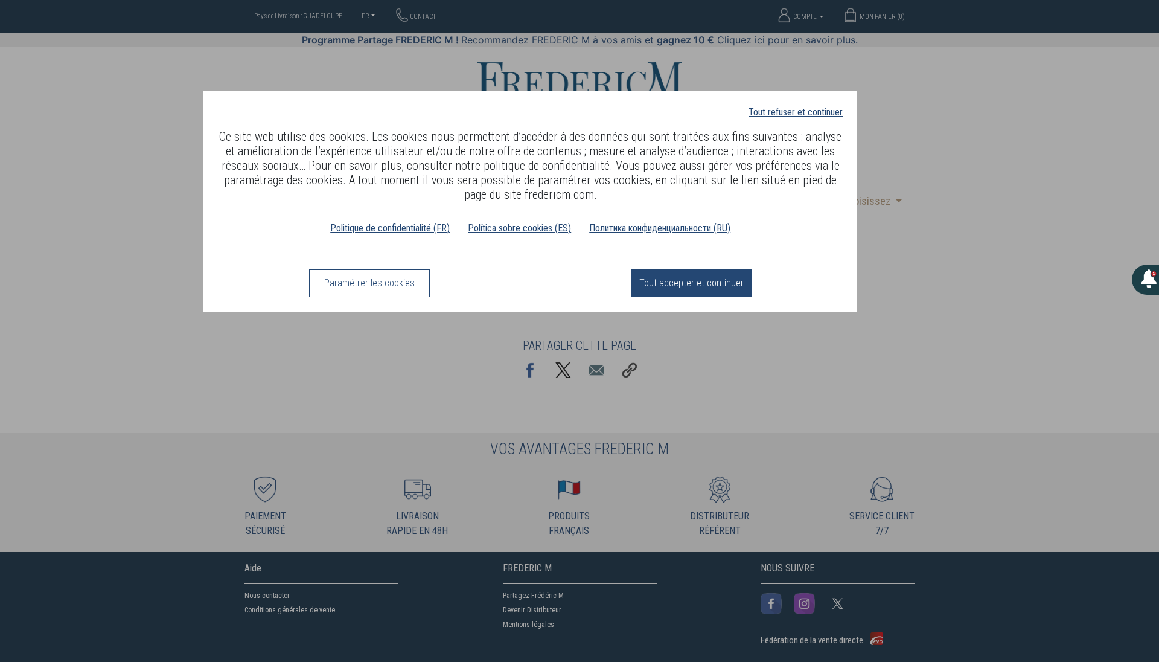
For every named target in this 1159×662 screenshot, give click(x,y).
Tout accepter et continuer (691, 283)
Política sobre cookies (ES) (519, 228)
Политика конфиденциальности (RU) (659, 228)
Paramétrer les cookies (369, 283)
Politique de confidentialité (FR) (390, 228)
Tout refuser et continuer (796, 112)
